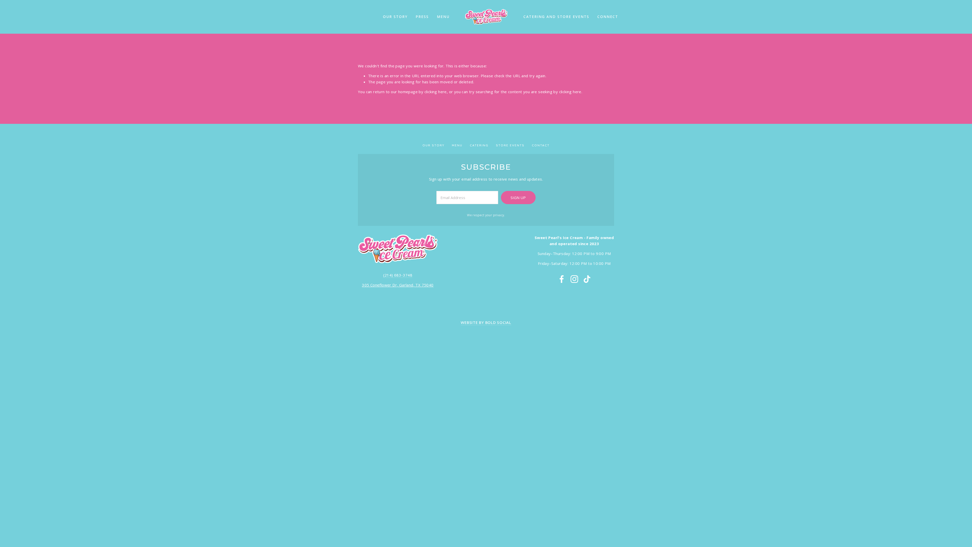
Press (422, 16)
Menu (443, 16)
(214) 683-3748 (398, 275)
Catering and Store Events (556, 16)
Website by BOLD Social (486, 322)
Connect (607, 16)
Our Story (395, 16)
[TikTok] (587, 279)
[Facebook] (562, 279)
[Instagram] (574, 279)
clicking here (435, 91)
